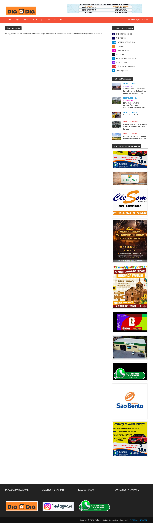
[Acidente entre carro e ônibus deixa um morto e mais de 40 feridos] (116, 124)
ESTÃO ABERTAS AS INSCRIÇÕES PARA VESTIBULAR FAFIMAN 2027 (134, 105)
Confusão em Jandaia (131, 115)
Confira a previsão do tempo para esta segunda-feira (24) (134, 137)
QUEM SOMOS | (22, 20)
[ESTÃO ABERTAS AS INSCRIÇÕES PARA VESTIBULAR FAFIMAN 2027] (116, 100)
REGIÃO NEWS (128, 86)
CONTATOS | (51, 20)
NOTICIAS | (37, 20)
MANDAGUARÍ (128, 100)
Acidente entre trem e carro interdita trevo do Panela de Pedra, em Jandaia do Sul (134, 91)
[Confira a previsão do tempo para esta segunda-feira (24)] (116, 136)
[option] (130, 151)
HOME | (10, 20)
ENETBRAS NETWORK (138, 520)
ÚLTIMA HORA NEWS (130, 122)
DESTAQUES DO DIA (130, 84)
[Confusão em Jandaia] (116, 115)
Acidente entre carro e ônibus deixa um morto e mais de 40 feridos (135, 126)
